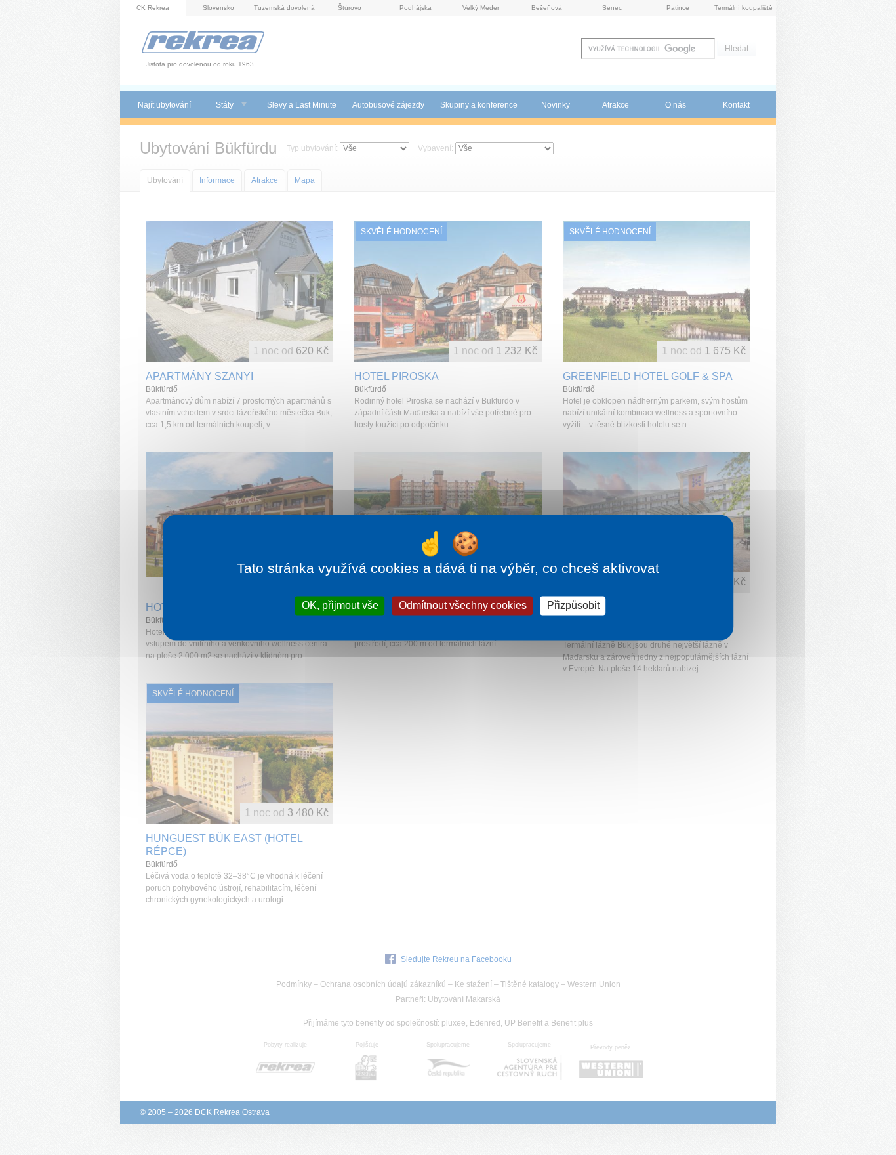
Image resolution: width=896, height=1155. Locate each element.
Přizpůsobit (573, 605)
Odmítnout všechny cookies (463, 605)
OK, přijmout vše (340, 605)
